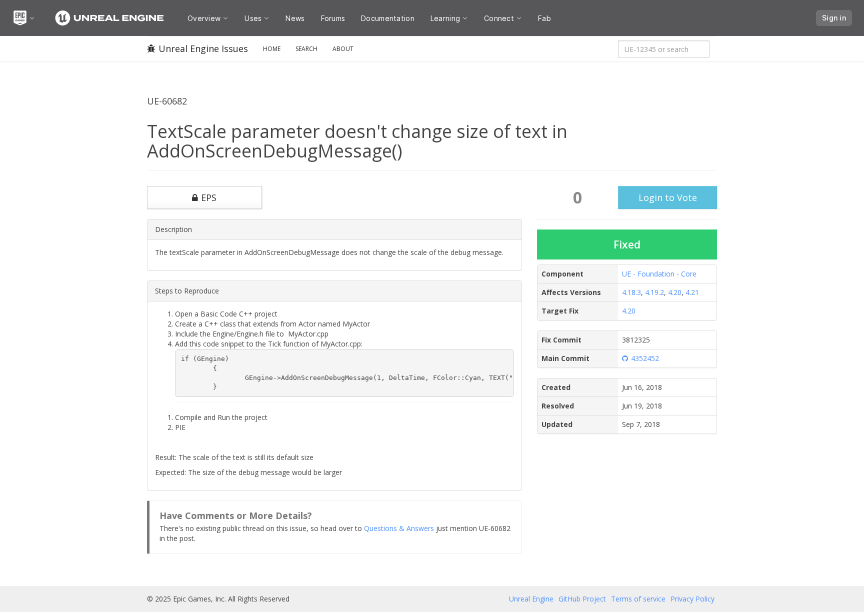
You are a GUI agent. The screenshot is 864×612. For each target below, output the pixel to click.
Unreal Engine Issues (203, 48)
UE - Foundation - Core (659, 273)
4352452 (645, 358)
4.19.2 (654, 292)
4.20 (675, 292)
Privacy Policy (692, 599)
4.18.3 (631, 292)
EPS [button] (208, 198)
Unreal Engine (531, 599)
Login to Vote (667, 198)
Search (307, 48)
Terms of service (638, 599)
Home (271, 48)
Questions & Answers (399, 528)
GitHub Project (582, 599)
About (343, 48)
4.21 (692, 292)
